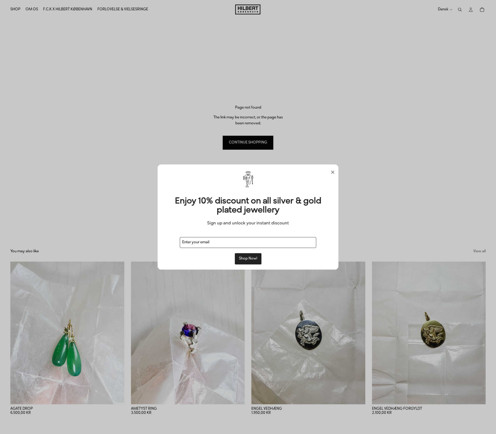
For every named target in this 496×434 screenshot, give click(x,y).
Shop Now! (248, 258)
